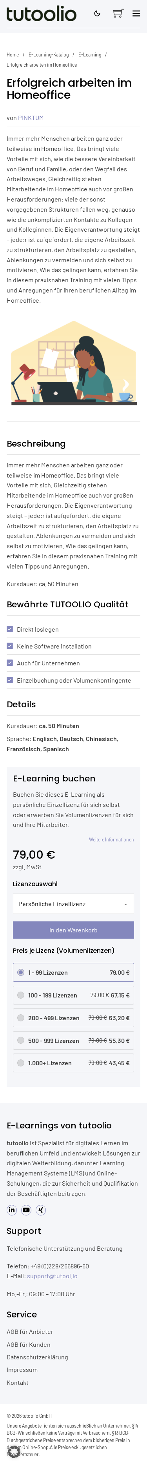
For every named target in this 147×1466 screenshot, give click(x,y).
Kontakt (18, 1382)
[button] (14, 1452)
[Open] (136, 13)
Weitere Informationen (111, 839)
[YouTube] (26, 1210)
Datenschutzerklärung (37, 1357)
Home (13, 54)
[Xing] (41, 1210)
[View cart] (118, 13)
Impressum (22, 1369)
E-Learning (89, 54)
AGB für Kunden (29, 1344)
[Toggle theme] (97, 13)
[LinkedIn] (12, 1210)
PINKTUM (31, 117)
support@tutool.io (52, 1275)
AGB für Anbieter (30, 1331)
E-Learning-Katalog (49, 54)
